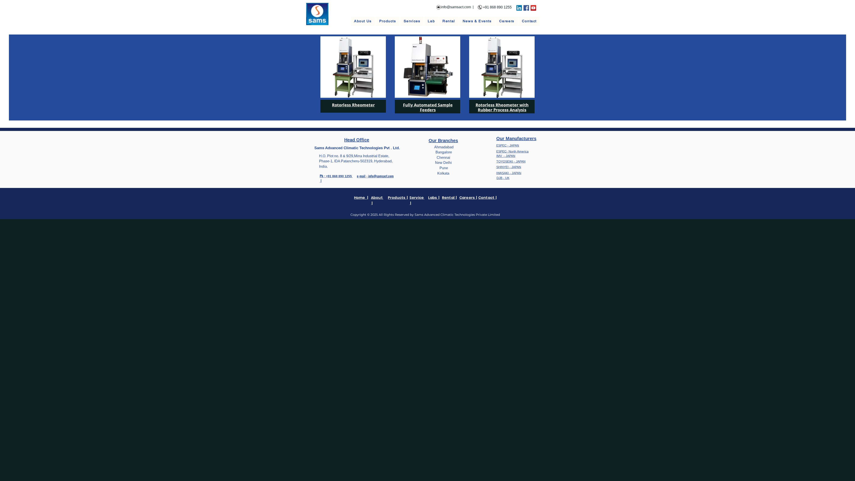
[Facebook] (526, 8)
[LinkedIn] (519, 8)
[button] (387, 21)
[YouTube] (533, 8)
